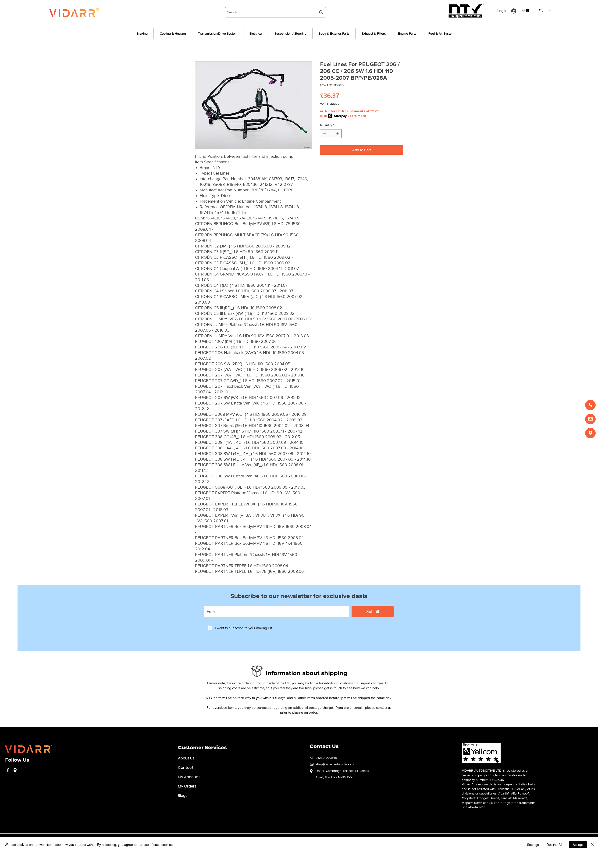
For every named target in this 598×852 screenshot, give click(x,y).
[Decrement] (324, 133)
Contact (185, 767)
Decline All (554, 844)
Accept (578, 844)
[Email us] (590, 419)
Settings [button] (533, 844)
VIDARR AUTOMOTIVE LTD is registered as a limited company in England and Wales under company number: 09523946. (494, 775)
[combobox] (275, 12)
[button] (525, 10)
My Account (189, 777)
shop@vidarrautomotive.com (336, 764)
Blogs (182, 795)
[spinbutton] (331, 133)
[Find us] (590, 433)
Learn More (357, 116)
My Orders (187, 786)
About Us (186, 758)
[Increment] (338, 133)
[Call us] (590, 405)
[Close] (592, 844)
